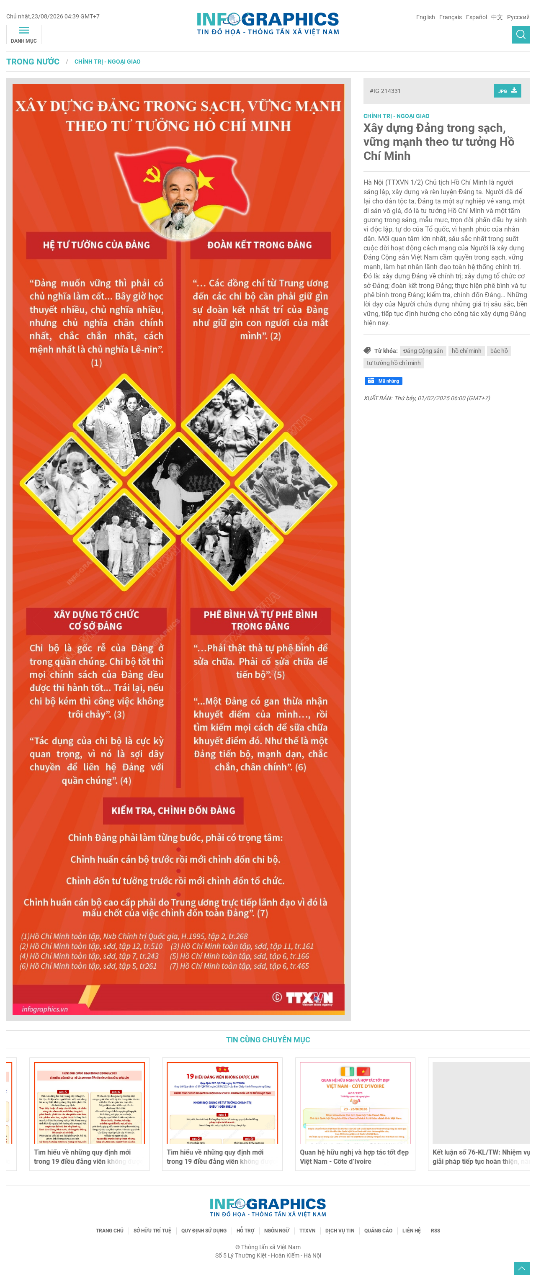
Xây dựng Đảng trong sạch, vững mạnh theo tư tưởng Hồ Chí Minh (439, 142)
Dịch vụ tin (339, 1231)
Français (450, 17)
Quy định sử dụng (204, 1231)
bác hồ (499, 350)
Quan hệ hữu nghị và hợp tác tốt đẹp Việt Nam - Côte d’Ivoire (333, 1156)
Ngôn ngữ (276, 1231)
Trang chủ (110, 1231)
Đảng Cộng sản (423, 350)
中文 (497, 17)
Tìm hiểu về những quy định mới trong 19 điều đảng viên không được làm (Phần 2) (67, 1161)
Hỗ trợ (245, 1231)
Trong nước (32, 62)
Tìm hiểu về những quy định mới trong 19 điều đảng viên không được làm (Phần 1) (200, 1161)
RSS (435, 1231)
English (425, 17)
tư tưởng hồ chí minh (394, 363)
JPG (502, 91)
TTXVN (307, 1231)
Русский (518, 17)
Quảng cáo (378, 1231)
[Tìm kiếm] (521, 35)
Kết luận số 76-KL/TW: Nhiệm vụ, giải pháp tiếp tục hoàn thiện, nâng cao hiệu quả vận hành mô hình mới (465, 1161)
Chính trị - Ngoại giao (108, 61)
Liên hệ (411, 1231)
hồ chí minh (467, 350)
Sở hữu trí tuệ (152, 1231)
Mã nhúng (388, 381)
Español (476, 17)
